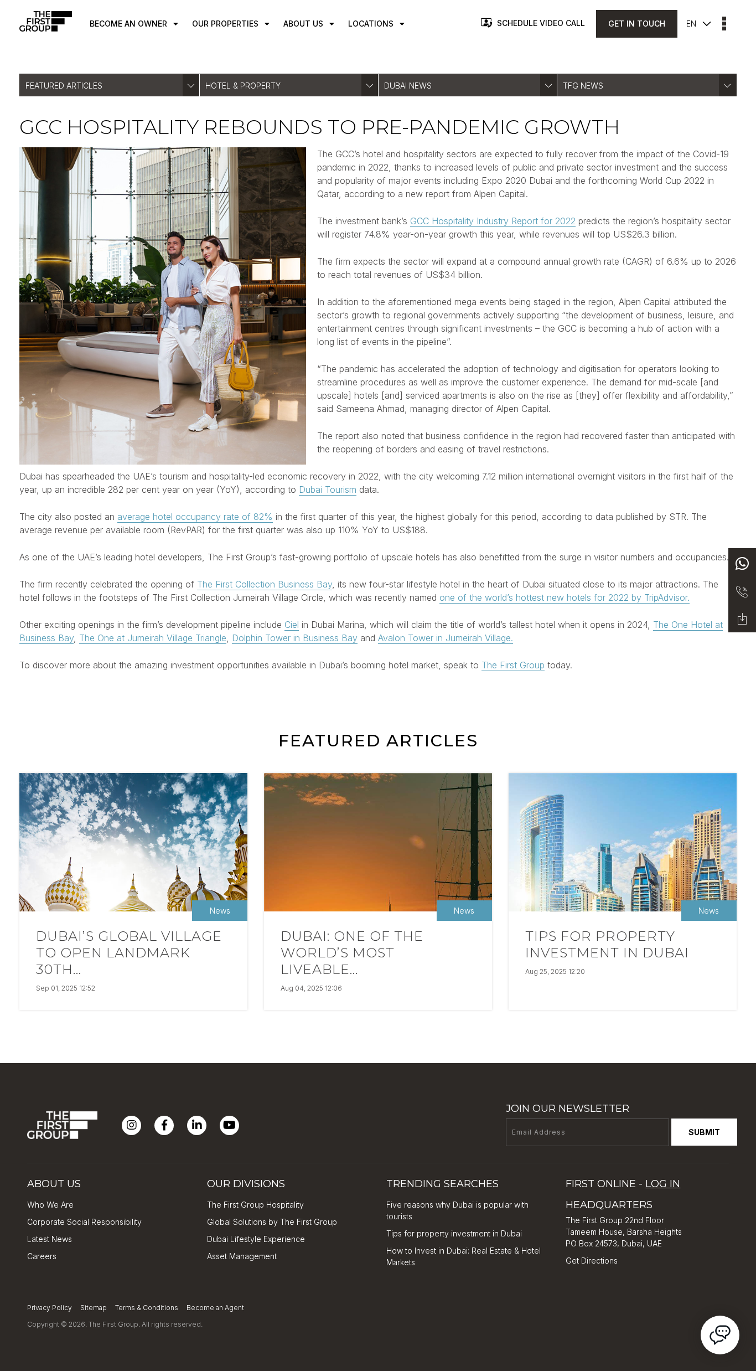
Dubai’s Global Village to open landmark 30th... (129, 952)
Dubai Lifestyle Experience (256, 1239)
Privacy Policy (49, 1307)
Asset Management (242, 1256)
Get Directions (592, 1260)
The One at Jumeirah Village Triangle (152, 637)
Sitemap (93, 1307)
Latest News (49, 1239)
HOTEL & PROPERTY (243, 85)
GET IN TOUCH (636, 23)
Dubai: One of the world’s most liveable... (352, 952)
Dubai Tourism (327, 489)
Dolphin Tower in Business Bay (295, 637)
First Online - (623, 1184)
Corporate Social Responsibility (84, 1221)
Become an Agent (215, 1307)
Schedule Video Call (541, 23)
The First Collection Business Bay (264, 584)
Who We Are (50, 1204)
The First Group (513, 665)
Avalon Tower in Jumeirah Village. (445, 637)
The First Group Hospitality (255, 1204)
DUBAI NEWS (408, 85)
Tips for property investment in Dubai (607, 944)
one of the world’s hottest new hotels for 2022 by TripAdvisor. (564, 597)
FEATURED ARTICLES (63, 85)
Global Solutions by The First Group (272, 1221)
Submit (704, 1132)
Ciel (291, 624)
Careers (41, 1256)
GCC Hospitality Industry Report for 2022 (493, 220)
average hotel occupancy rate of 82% (195, 516)
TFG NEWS (583, 85)
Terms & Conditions (146, 1307)
